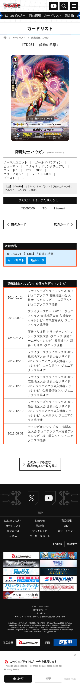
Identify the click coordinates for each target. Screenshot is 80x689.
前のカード (18, 224)
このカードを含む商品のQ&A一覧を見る (42, 464)
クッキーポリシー (40, 613)
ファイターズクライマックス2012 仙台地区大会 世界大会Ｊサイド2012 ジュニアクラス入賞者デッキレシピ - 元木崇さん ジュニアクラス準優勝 (50, 411)
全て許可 (18, 678)
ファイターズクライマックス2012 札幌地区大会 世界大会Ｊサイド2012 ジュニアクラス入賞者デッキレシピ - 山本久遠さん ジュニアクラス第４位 (50, 361)
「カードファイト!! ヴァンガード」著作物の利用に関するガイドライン (40, 617)
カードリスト (19, 38)
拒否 (48, 678)
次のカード (61, 224)
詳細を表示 (70, 678)
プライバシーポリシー (40, 606)
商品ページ (37, 260)
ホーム (5, 37)
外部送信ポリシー (40, 610)
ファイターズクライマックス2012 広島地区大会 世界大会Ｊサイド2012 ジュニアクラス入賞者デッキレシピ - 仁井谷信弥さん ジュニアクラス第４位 (50, 386)
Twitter (31, 498)
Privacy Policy (11, 669)
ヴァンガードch (53, 6)
